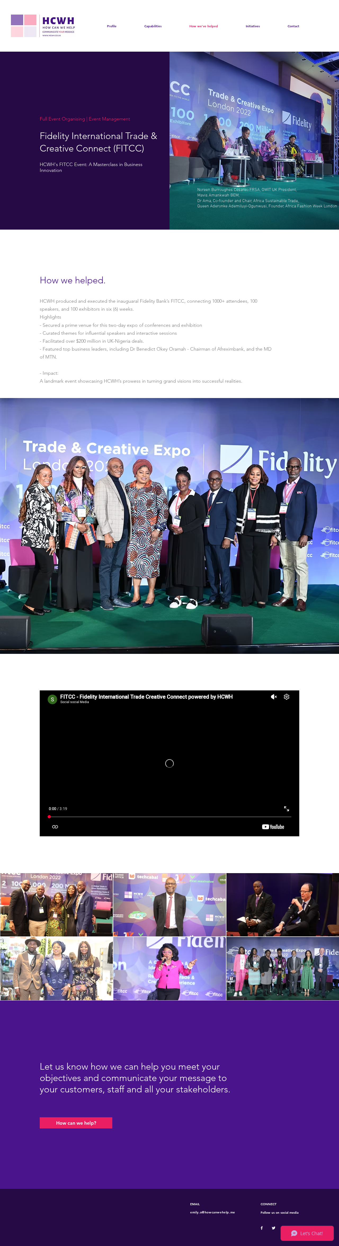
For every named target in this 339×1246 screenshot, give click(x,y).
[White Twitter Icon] (273, 1228)
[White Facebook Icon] (261, 1228)
